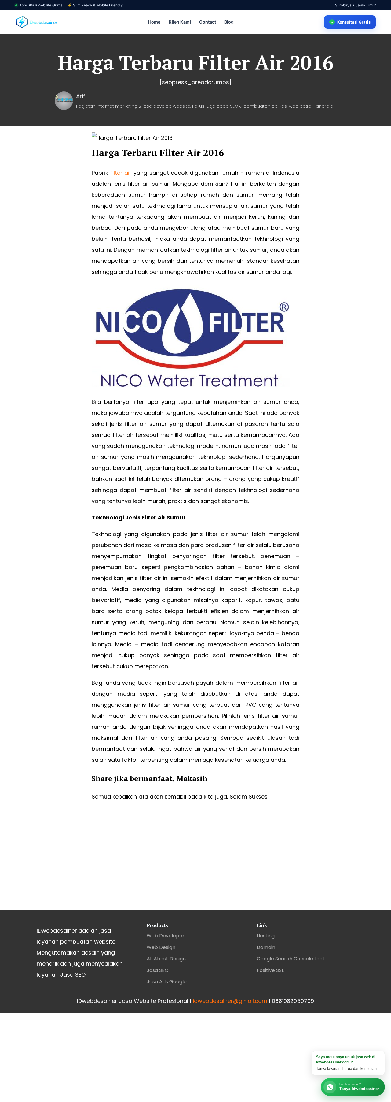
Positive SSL (270, 970)
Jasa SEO (158, 970)
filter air (121, 173)
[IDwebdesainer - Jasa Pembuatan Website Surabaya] (36, 22)
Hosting (266, 935)
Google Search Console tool (290, 958)
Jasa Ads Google (167, 981)
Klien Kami (180, 21)
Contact (207, 21)
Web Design (161, 947)
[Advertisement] (195, 861)
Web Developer (166, 935)
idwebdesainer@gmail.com (230, 1001)
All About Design (166, 958)
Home (154, 21)
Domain (266, 947)
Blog (229, 21)
